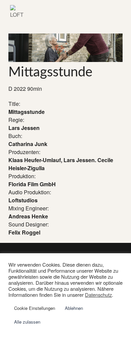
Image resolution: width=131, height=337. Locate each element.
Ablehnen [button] (74, 308)
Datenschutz (98, 295)
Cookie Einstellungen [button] (34, 308)
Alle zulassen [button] (27, 322)
